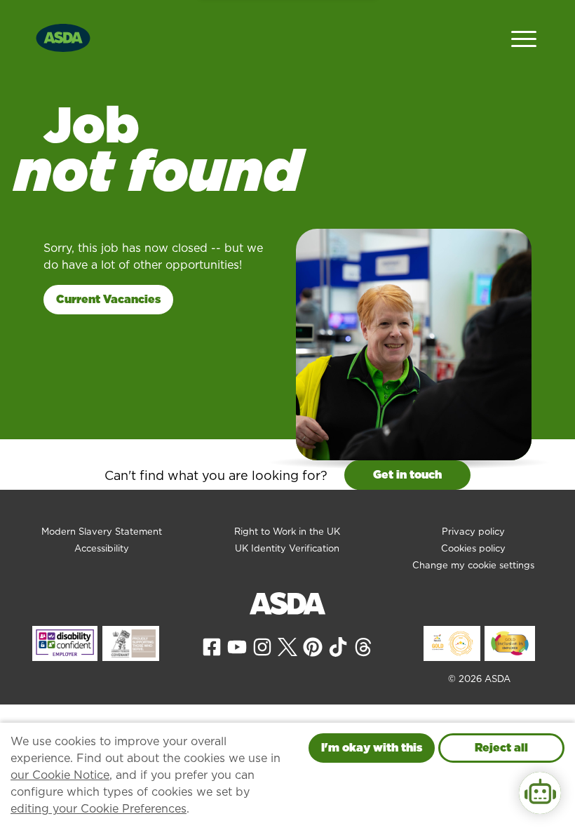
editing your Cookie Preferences (99, 808)
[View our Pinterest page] (313, 646)
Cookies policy (473, 548)
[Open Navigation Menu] (524, 38)
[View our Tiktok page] (338, 646)
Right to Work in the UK (287, 531)
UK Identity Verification (287, 548)
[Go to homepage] (63, 36)
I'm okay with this (371, 747)
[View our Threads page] (363, 646)
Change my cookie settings (473, 565)
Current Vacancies (108, 299)
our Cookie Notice (60, 775)
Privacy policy (473, 531)
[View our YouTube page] (237, 646)
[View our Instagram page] (262, 646)
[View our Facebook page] (212, 646)
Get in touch (407, 474)
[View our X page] (287, 646)
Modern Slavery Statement (101, 531)
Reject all (501, 747)
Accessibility (101, 548)
